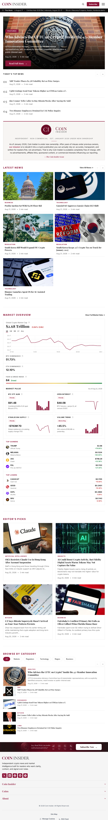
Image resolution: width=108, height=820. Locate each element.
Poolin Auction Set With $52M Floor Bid (23, 205)
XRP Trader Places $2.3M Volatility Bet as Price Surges (34, 81)
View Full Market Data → (95, 315)
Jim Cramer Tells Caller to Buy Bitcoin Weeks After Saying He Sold (40, 101)
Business (69, 659)
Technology (44, 659)
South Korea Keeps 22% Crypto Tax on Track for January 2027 (78, 248)
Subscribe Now (88, 747)
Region (57, 659)
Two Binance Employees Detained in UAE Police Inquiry (35, 110)
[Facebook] (15, 775)
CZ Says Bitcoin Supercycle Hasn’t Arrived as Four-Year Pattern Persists (26, 622)
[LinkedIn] (9, 775)
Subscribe (93, 4)
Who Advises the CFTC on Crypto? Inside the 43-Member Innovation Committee (53, 38)
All (7, 659)
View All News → (86, 168)
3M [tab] (15, 331)
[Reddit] (20, 775)
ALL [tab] (22, 331)
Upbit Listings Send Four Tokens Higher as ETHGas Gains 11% (37, 91)
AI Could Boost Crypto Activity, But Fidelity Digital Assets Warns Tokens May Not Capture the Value (79, 562)
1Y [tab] (18, 331)
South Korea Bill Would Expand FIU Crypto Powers (25, 248)
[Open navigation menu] (103, 4)
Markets (17, 659)
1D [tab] (7, 331)
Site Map (54, 814)
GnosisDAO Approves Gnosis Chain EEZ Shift (77, 205)
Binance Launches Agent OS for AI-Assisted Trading (25, 293)
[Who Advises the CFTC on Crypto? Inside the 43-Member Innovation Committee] (54, 43)
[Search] (83, 4)
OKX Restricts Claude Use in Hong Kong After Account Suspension (25, 561)
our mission (14, 147)
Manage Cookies (48, 819)
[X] (4, 775)
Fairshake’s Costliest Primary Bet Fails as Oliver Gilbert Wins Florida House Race (79, 622)
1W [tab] (11, 331)
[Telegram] (25, 775)
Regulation (30, 659)
